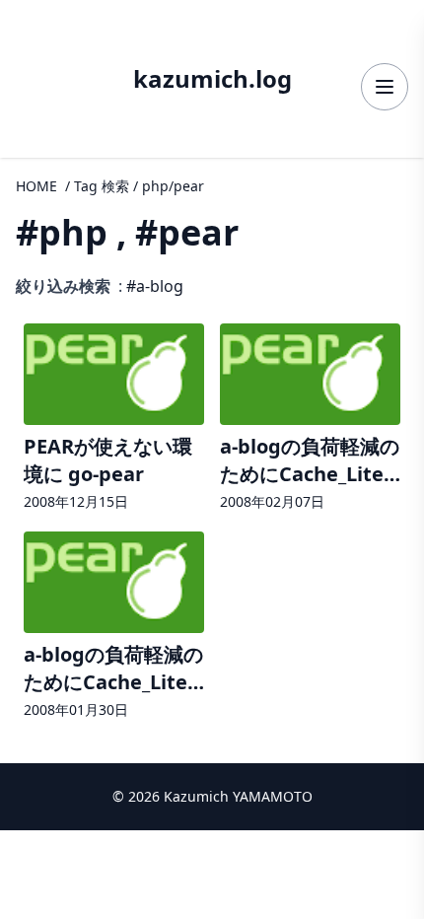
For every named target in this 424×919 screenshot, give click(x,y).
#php (61, 232)
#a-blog (154, 286)
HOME (36, 186)
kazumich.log (212, 79)
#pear (187, 232)
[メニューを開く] (384, 86)
